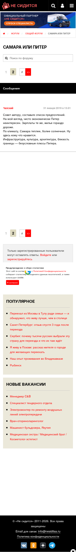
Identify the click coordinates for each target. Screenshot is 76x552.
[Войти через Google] (28, 273)
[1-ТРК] (38, 191)
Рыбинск (15, 365)
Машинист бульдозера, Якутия (30, 427)
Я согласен (12, 282)
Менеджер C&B (20, 396)
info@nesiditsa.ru (49, 531)
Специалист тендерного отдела (31, 403)
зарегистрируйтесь (19, 259)
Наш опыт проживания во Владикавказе (36, 358)
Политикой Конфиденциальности (49, 270)
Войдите (45, 255)
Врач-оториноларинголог (26, 421)
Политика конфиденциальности (38, 536)
